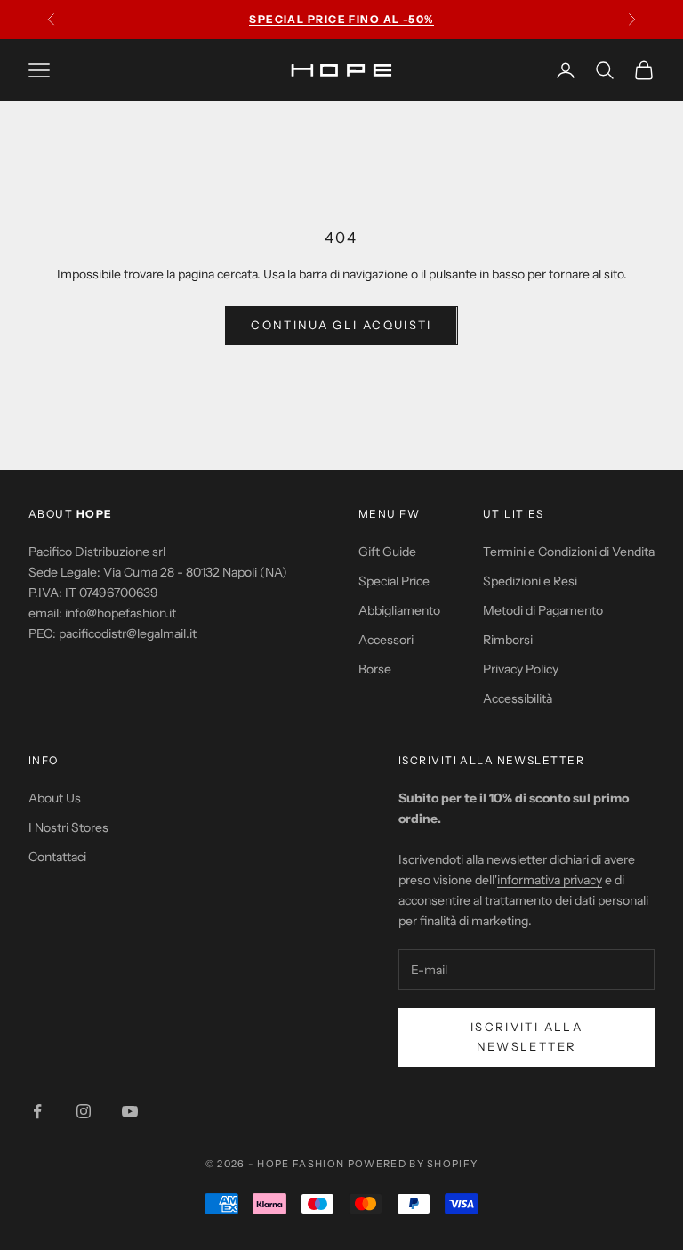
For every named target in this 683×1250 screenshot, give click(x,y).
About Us (54, 798)
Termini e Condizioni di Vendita (569, 552)
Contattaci (57, 857)
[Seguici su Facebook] (37, 1111)
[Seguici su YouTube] (130, 1111)
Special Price (394, 581)
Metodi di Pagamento (543, 610)
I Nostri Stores (68, 827)
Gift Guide (387, 552)
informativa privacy (549, 880)
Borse (374, 669)
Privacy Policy (520, 669)
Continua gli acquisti (341, 325)
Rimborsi (508, 640)
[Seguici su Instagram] (83, 1111)
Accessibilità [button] (517, 698)
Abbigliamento (399, 610)
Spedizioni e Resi (530, 581)
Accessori (386, 640)
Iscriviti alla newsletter (526, 1036)
